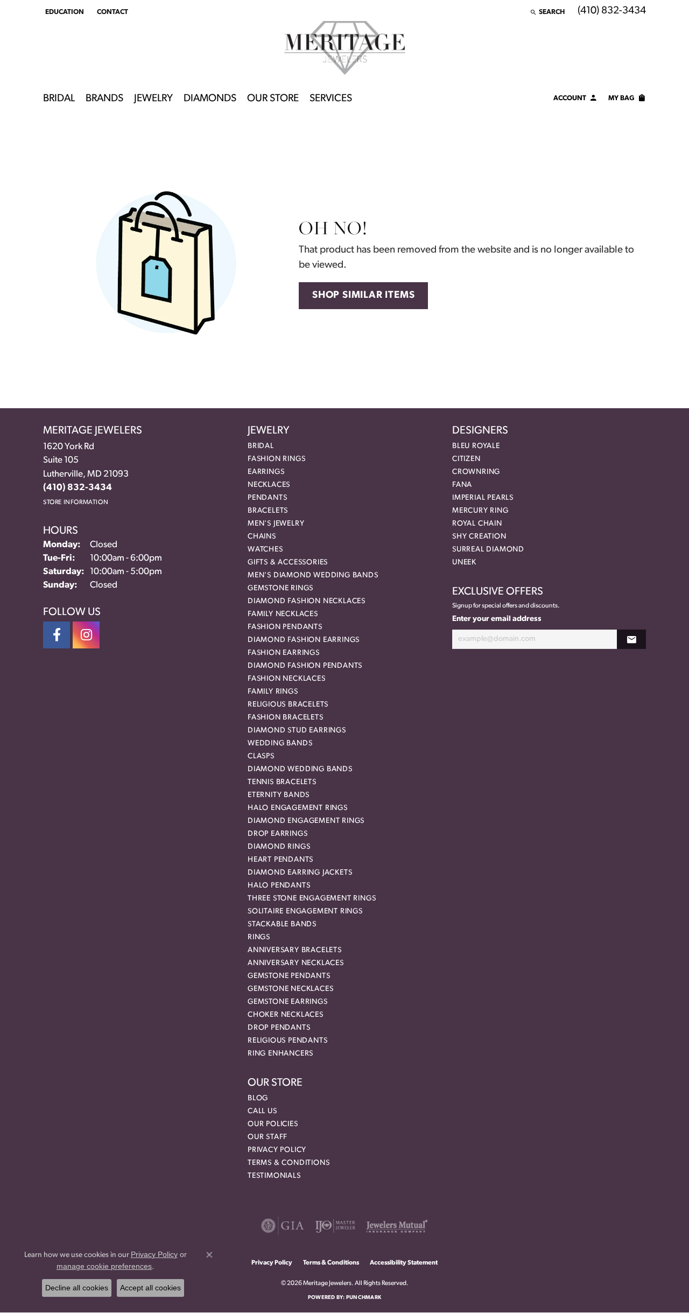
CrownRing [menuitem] (476, 472)
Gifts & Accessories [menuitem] (288, 562)
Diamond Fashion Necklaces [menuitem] (306, 601)
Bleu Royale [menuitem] (476, 446)
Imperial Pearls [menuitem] (483, 498)
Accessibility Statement (404, 1263)
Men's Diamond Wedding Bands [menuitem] (313, 575)
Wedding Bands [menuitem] (280, 743)
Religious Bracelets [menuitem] (288, 705)
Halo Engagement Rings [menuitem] (298, 808)
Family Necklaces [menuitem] (283, 614)
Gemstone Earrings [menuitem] (288, 1002)
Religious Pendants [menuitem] (287, 1041)
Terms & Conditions (288, 1163)
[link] (111, 12)
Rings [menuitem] (259, 937)
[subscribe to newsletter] (631, 639)
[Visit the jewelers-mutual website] (397, 1225)
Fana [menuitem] (462, 485)
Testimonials (274, 1176)
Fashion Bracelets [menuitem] (286, 718)
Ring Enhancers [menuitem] (280, 1054)
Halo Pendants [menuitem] (279, 886)
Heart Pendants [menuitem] (280, 860)
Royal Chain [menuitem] (477, 524)
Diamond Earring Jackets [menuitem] (300, 873)
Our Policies (273, 1124)
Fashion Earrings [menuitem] (284, 653)
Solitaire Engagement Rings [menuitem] (305, 911)
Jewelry (153, 99)
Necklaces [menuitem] (269, 485)
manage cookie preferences (104, 1266)
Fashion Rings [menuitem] (276, 459)
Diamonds (210, 99)
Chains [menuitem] (262, 537)
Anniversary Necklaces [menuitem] (296, 963)
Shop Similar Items (363, 295)
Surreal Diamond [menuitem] (488, 550)
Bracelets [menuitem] (268, 511)
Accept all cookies (150, 1287)
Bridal (59, 99)
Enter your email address (497, 619)
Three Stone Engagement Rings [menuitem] (312, 899)
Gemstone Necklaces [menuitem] (290, 989)
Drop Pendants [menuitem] (279, 1028)
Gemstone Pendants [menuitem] (289, 976)
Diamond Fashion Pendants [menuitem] (305, 666)
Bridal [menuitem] (261, 446)
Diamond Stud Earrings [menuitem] (297, 731)
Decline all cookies (76, 1287)
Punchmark (363, 1298)
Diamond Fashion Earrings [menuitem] (304, 640)
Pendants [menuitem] (267, 498)
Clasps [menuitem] (261, 756)
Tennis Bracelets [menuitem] (282, 782)
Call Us (262, 1111)
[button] (63, 12)
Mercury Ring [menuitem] (480, 511)
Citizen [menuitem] (466, 459)
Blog (258, 1098)
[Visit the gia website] (282, 1225)
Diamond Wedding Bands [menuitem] (300, 769)
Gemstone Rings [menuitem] (280, 588)
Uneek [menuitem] (464, 562)
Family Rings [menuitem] (273, 692)
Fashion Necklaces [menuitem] (287, 679)
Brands (104, 99)
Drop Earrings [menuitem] (277, 834)
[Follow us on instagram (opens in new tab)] (86, 634)
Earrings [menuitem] (266, 472)
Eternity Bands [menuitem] (279, 795)
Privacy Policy (277, 1150)
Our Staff (267, 1137)
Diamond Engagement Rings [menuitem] (306, 821)
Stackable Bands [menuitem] (282, 924)
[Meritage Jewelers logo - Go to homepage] (344, 48)
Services (331, 99)
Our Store (273, 99)
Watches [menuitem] (265, 550)
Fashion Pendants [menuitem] (285, 627)
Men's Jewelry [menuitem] (276, 524)
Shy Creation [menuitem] (479, 537)
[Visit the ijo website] (335, 1225)
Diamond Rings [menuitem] (279, 847)
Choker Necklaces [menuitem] (286, 1015)
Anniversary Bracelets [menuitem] (295, 950)
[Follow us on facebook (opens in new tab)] (56, 634)
